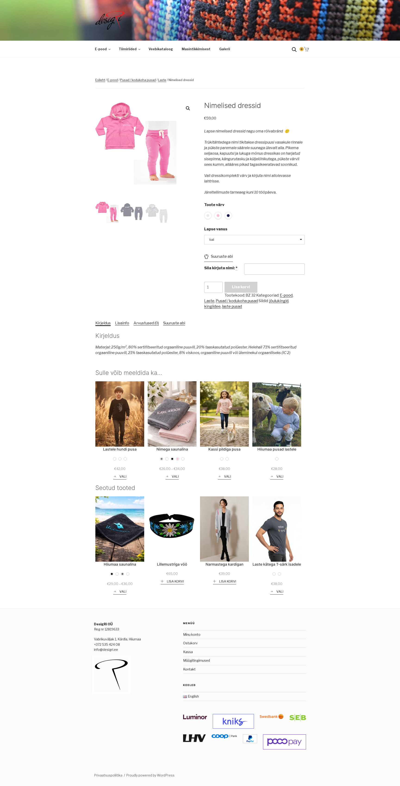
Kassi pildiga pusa (224, 449)
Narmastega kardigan (225, 564)
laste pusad (232, 306)
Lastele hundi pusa (120, 449)
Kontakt (189, 669)
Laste (162, 80)
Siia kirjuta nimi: (221, 268)
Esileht (100, 80)
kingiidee (212, 306)
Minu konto (191, 634)
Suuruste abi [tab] (174, 323)
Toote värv (214, 205)
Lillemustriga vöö (172, 564)
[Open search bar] (294, 49)
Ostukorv (190, 643)
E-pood (101, 49)
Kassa (188, 652)
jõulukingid (278, 301)
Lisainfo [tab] (122, 323)
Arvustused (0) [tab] (146, 323)
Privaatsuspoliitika (108, 775)
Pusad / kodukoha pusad (138, 80)
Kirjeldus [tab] (103, 323)
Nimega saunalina (172, 449)
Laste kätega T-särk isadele (277, 564)
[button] (188, 108)
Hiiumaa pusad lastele (276, 449)
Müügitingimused (196, 660)
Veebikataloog (161, 49)
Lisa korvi (241, 287)
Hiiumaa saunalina (120, 564)
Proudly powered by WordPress (150, 775)
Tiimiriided (128, 49)
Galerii (224, 49)
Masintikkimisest (196, 49)
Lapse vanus (215, 229)
